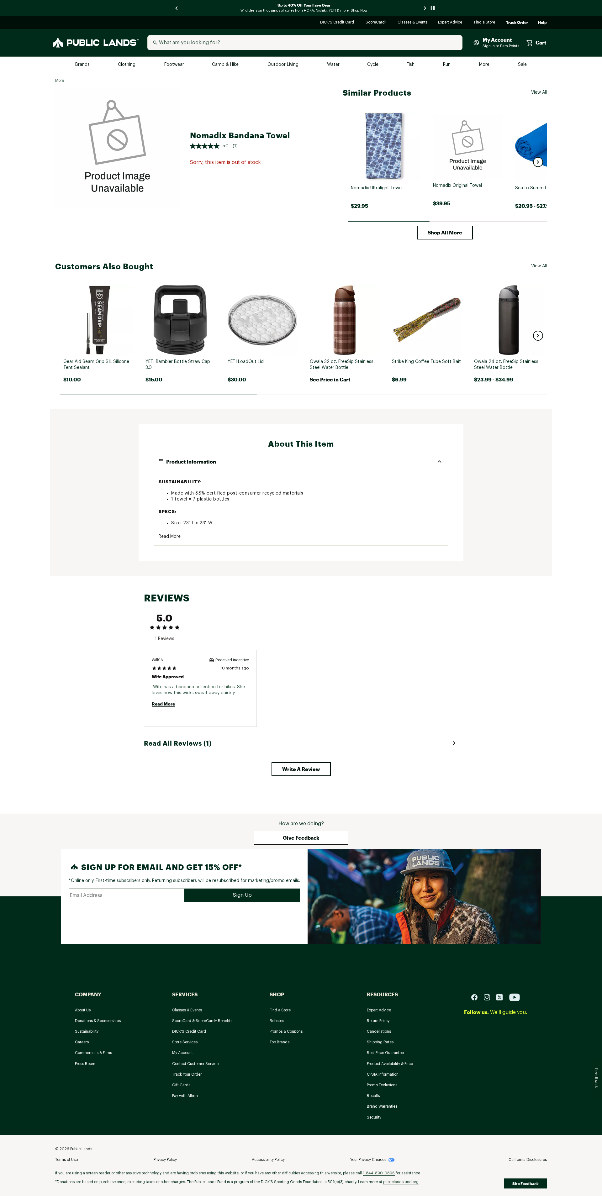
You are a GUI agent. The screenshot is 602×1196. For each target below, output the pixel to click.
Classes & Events (413, 22)
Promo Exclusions (382, 1085)
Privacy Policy (165, 1160)
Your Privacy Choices (368, 1160)
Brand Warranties (382, 1106)
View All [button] (539, 92)
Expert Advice (451, 22)
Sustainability (86, 1031)
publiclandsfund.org (401, 1182)
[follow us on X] (502, 997)
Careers (82, 1042)
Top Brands (279, 1042)
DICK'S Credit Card (338, 22)
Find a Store (485, 22)
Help (542, 22)
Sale (522, 64)
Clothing (127, 64)
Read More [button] (170, 536)
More (484, 64)
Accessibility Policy (268, 1160)
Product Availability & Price (390, 1064)
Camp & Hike (226, 64)
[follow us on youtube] (514, 997)
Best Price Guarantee (385, 1053)
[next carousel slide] (425, 8)
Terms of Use (66, 1160)
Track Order (517, 22)
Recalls (373, 1096)
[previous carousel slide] (177, 8)
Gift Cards (181, 1085)
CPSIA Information (383, 1074)
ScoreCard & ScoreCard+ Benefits (202, 1021)
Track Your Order (187, 1074)
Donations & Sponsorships (98, 1021)
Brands (83, 64)
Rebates (277, 1021)
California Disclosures (528, 1160)
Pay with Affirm (185, 1096)
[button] (538, 162)
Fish (411, 64)
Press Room (85, 1064)
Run (447, 64)
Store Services (185, 1042)
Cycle (373, 64)
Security (374, 1117)
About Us (83, 1010)
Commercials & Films (93, 1053)
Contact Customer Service (195, 1064)
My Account (182, 1053)
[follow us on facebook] (477, 997)
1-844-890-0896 (379, 1173)
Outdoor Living (283, 64)
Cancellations (379, 1031)
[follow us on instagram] (489, 997)
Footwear (174, 64)
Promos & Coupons (286, 1031)
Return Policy (378, 1021)
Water (333, 64)
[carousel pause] (432, 8)
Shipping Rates (380, 1042)
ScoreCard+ (377, 22)
